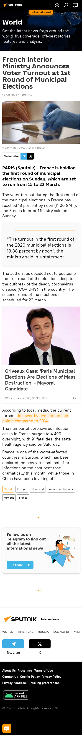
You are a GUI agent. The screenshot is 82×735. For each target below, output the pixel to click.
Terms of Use (43, 670)
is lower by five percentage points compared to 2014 (35, 418)
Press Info (25, 670)
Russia (43, 632)
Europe (21, 489)
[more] (74, 397)
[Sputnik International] (13, 7)
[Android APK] (16, 695)
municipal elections (61, 489)
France (23, 497)
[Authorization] (57, 5)
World (8, 489)
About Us (9, 670)
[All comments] (6, 728)
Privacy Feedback (14, 683)
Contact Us (10, 677)
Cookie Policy (30, 677)
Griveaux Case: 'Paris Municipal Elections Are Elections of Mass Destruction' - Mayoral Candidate (40, 380)
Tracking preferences (44, 683)
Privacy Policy (51, 677)
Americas (25, 632)
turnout (9, 497)
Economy (61, 632)
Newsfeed (38, 489)
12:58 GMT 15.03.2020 (18, 95)
